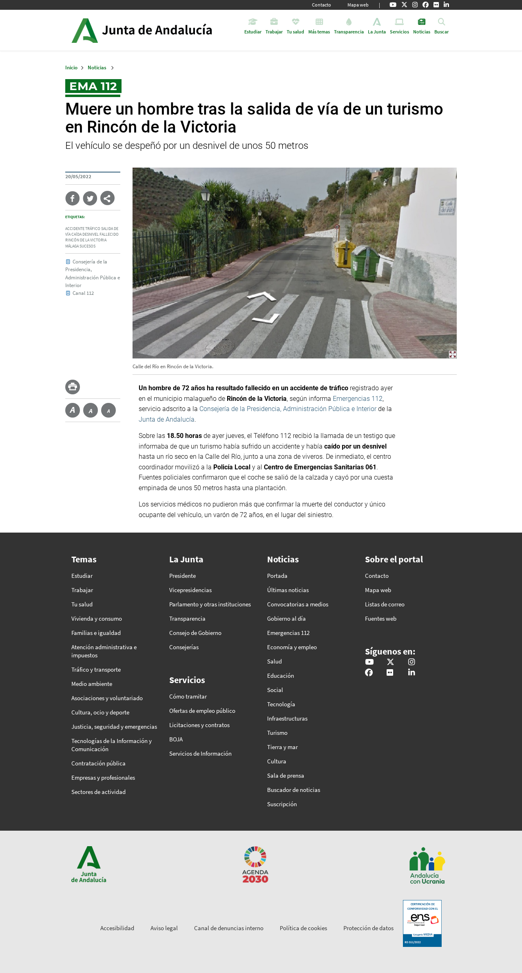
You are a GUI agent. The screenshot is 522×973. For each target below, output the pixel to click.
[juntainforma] (436, 5)
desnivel (90, 234)
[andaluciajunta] (404, 5)
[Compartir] (107, 198)
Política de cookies (303, 928)
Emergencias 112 (358, 398)
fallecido (109, 234)
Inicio (164, 30)
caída (76, 234)
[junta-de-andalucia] (446, 5)
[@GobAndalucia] (392, 5)
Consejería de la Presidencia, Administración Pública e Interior (288, 409)
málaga (72, 246)
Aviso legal (164, 928)
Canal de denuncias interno (228, 928)
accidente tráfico (82, 228)
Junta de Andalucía (84, 30)
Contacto (321, 5)
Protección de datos (368, 928)
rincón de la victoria (85, 240)
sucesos (87, 246)
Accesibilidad (117, 928)
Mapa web (358, 5)
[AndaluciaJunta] (425, 5)
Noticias (97, 67)
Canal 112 (83, 293)
